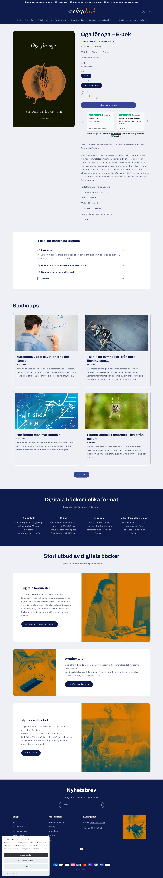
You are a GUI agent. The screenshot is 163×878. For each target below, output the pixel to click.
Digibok (84, 869)
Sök (14, 822)
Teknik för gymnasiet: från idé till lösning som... (112, 359)
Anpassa (25, 866)
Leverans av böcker (56, 822)
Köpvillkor (52, 840)
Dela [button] (86, 219)
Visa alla (81, 474)
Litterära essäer (88, 41)
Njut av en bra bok (107, 41)
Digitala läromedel (20, 831)
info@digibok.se (97, 822)
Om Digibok (53, 831)
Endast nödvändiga (25, 861)
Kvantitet (84, 91)
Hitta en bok (31, 753)
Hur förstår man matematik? (38, 435)
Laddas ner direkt (92, 85)
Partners (51, 835)
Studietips (52, 827)
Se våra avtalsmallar (79, 684)
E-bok (86, 76)
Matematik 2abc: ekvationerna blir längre (42, 359)
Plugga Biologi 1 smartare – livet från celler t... (115, 437)
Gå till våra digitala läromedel (39, 624)
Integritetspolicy (10, 873)
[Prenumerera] (101, 805)
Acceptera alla (25, 855)
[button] (15, 11)
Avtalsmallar (18, 827)
